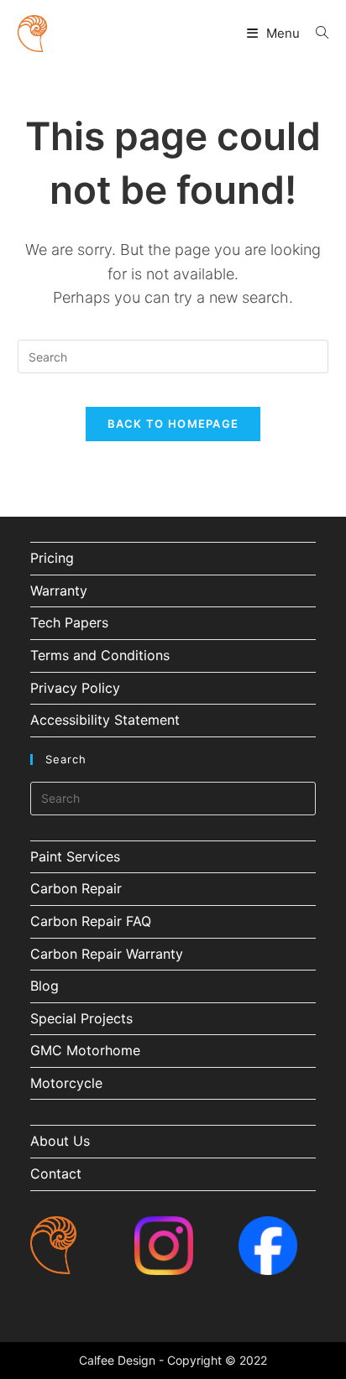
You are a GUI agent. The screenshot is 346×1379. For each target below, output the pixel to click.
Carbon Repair (76, 888)
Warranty (58, 590)
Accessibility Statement (105, 719)
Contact (55, 1173)
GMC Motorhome (85, 1050)
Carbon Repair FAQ (90, 921)
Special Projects (81, 1018)
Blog (44, 985)
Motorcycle (66, 1083)
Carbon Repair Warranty (106, 953)
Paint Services (75, 856)
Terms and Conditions (100, 655)
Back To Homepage (173, 423)
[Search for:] (315, 33)
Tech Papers (69, 622)
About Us (60, 1140)
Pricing (52, 557)
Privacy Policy (75, 687)
